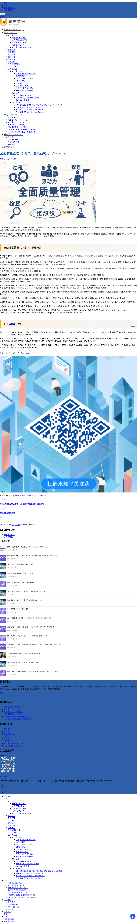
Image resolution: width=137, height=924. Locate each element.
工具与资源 (12, 69)
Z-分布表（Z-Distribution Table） (30, 107)
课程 (13, 114)
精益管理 (11, 54)
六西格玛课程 (9, 7)
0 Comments (40, 495)
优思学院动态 (13, 139)
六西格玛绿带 (9, 534)
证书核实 (12, 147)
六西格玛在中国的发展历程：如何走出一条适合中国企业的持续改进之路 (33, 645)
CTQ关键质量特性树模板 (26, 73)
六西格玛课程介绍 (15, 117)
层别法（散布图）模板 (25, 88)
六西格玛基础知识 (19, 37)
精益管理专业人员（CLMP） (19, 127)
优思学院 (14, 29)
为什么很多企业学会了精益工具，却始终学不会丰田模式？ (28, 636)
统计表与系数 (17, 102)
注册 (6, 5)
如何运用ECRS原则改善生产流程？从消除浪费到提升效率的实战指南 (32, 671)
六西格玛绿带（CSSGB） (18, 120)
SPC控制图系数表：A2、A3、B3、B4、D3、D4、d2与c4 (39, 105)
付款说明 (7, 741)
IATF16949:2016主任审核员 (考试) (22, 132)
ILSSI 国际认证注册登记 (13, 745)
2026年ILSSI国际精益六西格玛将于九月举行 (23, 653)
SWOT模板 (20, 76)
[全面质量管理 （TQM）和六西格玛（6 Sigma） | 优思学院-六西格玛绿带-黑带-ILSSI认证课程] (12, 25)
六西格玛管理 (10, 159)
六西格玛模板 (17, 71)
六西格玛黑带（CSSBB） (18, 122)
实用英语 (11, 57)
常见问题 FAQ (13, 142)
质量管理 (11, 52)
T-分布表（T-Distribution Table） (30, 109)
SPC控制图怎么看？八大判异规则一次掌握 (23, 662)
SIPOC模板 (20, 81)
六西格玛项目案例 (19, 42)
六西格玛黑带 (9, 537)
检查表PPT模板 (22, 83)
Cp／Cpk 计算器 (22, 100)
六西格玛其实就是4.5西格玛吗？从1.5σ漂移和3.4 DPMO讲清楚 (30, 627)
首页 (2, 159)
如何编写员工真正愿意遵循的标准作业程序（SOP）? (26, 600)
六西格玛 (11, 35)
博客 (11, 32)
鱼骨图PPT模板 (22, 85)
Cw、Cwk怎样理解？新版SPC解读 (20, 573)
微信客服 (3, 776)
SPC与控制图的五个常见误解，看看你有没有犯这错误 (27, 591)
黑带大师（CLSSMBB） (17, 124)
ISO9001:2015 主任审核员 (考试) (21, 129)
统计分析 (11, 49)
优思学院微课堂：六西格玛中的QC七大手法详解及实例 (27, 547)
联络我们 (11, 144)
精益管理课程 (9, 10)
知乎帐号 (26, 353)
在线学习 (7, 738)
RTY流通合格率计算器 (24, 95)
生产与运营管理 (14, 64)
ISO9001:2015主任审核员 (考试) (17, 716)
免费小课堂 (12, 66)
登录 (6, 3)
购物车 (2, 16)
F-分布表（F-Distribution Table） (30, 112)
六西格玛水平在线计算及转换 (27, 97)
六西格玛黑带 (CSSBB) (13, 709)
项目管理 (11, 61)
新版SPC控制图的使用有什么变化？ (20, 564)
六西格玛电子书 (18, 45)
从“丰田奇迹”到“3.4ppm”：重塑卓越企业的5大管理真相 (29, 618)
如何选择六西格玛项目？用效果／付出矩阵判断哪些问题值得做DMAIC (33, 556)
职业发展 (11, 59)
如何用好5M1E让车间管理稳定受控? (20, 582)
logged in (16, 524)
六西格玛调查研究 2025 (21, 47)
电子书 (6, 736)
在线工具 (15, 93)
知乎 (2, 693)
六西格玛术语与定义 (20, 40)
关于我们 (13, 134)
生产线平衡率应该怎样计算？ (18, 609)
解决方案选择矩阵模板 (25, 90)
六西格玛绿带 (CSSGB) (13, 707)
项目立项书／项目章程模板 (26, 78)
